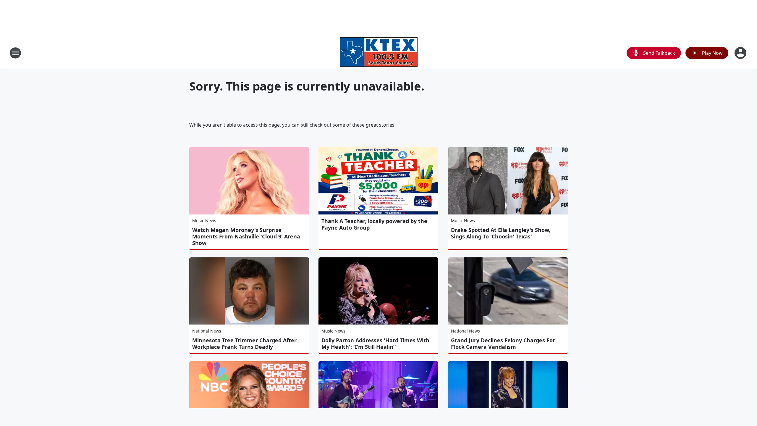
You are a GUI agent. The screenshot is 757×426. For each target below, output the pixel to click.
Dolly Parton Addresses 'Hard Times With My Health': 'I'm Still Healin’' (375, 343)
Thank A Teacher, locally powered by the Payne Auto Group (374, 224)
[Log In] (741, 53)
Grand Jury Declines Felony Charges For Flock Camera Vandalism (503, 343)
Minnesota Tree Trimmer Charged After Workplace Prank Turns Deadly (244, 343)
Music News (204, 220)
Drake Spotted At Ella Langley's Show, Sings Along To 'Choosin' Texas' (500, 233)
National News (206, 331)
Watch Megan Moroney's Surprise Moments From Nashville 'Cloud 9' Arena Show (246, 236)
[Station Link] (379, 52)
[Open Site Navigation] (15, 53)
